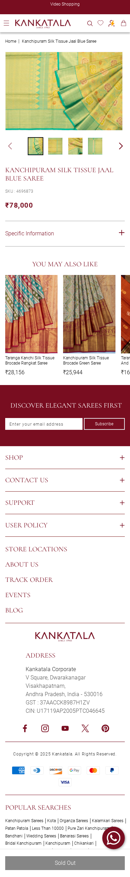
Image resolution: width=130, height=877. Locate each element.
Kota (51, 820)
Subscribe (104, 423)
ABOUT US (21, 564)
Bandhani (14, 836)
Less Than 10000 (48, 828)
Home (10, 41)
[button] (90, 23)
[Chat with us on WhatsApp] (113, 838)
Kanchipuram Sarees (24, 820)
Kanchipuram (57, 843)
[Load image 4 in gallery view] (95, 146)
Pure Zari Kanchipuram (89, 828)
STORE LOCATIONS (36, 549)
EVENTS (18, 595)
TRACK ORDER (29, 580)
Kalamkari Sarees (107, 820)
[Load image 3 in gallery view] (75, 146)
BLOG (14, 610)
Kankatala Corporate (51, 669)
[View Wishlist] (100, 23)
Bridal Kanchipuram (23, 843)
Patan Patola (16, 828)
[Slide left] (6, 146)
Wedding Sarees (41, 836)
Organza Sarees (74, 820)
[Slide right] (124, 146)
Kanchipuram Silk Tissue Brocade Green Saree (86, 360)
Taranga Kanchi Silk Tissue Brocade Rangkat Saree (29, 360)
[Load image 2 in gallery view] (55, 146)
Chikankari (84, 843)
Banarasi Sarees (74, 836)
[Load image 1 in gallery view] (35, 146)
